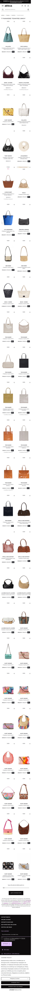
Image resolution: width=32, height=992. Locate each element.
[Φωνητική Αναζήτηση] (28, 9)
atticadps (6, 949)
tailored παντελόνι (16, 903)
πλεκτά (25, 901)
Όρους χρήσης (15, 938)
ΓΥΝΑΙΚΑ (8, 15)
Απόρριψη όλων (15, 982)
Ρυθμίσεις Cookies (14, 978)
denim (28, 901)
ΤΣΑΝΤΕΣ (13, 15)
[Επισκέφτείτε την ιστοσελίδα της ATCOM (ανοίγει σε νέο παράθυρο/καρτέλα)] (15, 989)
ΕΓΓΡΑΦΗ (5, 943)
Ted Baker (28, 900)
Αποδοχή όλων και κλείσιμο (15, 986)
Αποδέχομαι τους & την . (14, 939)
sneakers (6, 903)
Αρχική (2, 15)
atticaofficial (7, 953)
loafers (24, 903)
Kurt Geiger (15, 901)
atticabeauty (15, 953)
